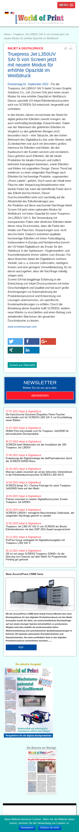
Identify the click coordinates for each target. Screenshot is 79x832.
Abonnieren (40, 395)
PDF (21, 647)
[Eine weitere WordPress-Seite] (39, 18)
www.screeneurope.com (22, 326)
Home (7, 34)
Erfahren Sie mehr (49, 827)
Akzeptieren (27, 827)
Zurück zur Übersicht (22, 365)
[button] (15, 341)
